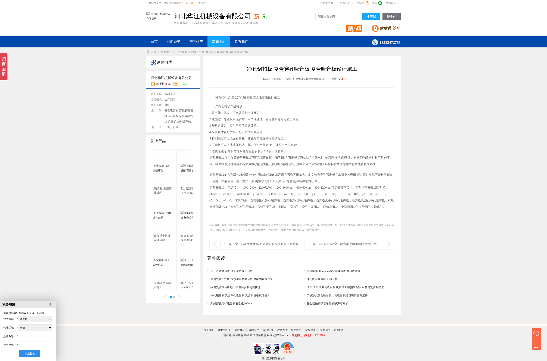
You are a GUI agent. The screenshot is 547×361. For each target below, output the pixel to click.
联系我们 (241, 42)
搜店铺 (371, 16)
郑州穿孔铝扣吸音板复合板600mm (231, 303)
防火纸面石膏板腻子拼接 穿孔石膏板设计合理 (172, 238)
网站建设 (239, 330)
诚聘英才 (254, 330)
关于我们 (209, 330)
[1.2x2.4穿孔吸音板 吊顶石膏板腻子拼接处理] (173, 168)
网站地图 (339, 330)
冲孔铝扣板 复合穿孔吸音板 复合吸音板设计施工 (240, 295)
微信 (374, 2)
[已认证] (256, 16)
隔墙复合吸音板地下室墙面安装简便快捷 (235, 287)
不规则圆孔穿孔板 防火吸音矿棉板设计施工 (172, 285)
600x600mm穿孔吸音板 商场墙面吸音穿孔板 (348, 244)
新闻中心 (219, 42)
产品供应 (196, 42)
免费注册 (203, 2)
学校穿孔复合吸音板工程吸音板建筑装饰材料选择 (337, 295)
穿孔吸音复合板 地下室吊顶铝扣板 (231, 271)
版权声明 (310, 330)
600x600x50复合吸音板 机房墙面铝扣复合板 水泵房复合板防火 (345, 287)
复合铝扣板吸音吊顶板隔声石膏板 (327, 303)
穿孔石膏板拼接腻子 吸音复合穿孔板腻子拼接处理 (267, 249)
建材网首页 (155, 2)
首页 (154, 42)
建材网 (227, 335)
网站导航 (391, 2)
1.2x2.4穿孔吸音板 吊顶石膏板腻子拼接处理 (173, 190)
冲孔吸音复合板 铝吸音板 (322, 279)
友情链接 (268, 330)
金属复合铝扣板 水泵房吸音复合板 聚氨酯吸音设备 (241, 279)
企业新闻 (181, 52)
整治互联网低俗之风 (273, 358)
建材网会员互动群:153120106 (308, 335)
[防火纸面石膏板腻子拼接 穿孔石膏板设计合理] (173, 215)
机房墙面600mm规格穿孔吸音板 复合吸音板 (333, 271)
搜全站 (391, 16)
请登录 (189, 2)
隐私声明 (296, 330)
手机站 (361, 2)
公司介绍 (173, 42)
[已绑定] (264, 17)
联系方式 (282, 330)
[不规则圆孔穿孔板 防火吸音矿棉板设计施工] (173, 262)
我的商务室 (327, 2)
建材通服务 (224, 330)
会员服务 (345, 2)
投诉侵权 (325, 330)
